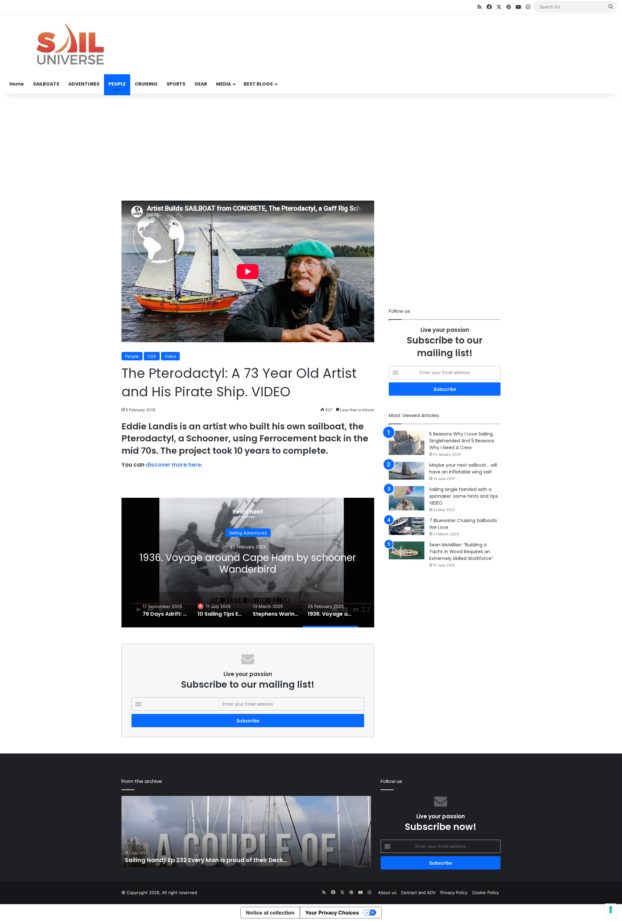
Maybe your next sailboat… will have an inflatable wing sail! (463, 468)
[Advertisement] (311, 145)
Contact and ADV (418, 892)
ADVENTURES (83, 84)
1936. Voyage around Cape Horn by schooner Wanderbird (248, 563)
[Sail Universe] (69, 44)
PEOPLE (117, 84)
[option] (247, 562)
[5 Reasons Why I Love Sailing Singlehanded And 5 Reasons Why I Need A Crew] (406, 443)
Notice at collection (270, 912)
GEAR (200, 84)
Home (16, 84)
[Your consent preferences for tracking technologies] (611, 910)
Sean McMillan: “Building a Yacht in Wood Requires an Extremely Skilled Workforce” (461, 552)
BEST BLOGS (258, 84)
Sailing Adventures (248, 532)
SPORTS (176, 84)
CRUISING (146, 84)
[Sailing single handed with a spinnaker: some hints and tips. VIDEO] (406, 498)
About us (387, 892)
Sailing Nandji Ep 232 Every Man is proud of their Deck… (206, 860)
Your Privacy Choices (332, 912)
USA (151, 356)
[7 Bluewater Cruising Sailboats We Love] (406, 526)
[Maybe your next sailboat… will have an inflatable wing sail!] (406, 471)
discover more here (173, 465)
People (132, 356)
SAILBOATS (46, 84)
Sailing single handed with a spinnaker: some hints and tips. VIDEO (464, 496)
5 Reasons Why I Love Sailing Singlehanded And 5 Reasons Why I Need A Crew (461, 441)
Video (170, 356)
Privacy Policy (453, 892)
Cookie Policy (485, 892)
